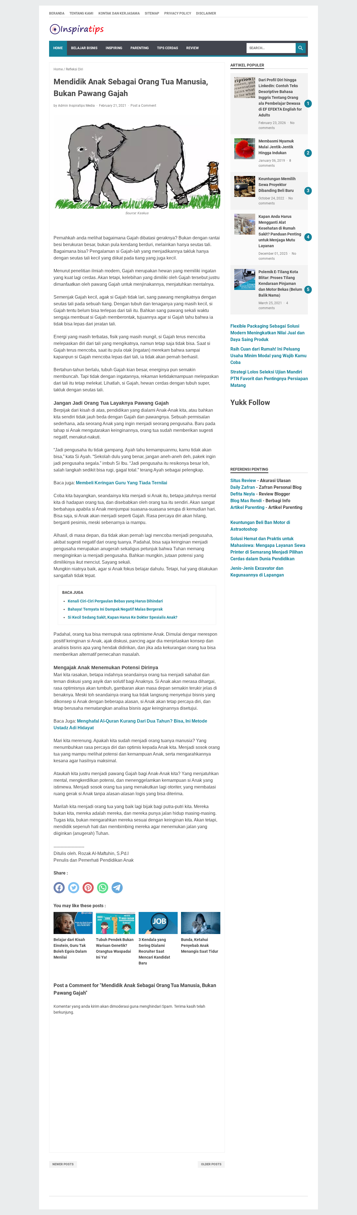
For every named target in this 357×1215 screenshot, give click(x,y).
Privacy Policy (177, 13)
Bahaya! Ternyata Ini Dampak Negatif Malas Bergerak (115, 609)
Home (58, 48)
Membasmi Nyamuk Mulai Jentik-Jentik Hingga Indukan (276, 147)
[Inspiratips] (77, 29)
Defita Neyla (242, 494)
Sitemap (152, 13)
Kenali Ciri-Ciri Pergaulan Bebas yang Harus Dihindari (115, 601)
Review (192, 48)
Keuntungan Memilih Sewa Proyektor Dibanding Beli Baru (277, 185)
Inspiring (114, 48)
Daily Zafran (242, 487)
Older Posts (211, 1164)
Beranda (56, 13)
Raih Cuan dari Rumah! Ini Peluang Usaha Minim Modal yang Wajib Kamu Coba (268, 355)
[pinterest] (88, 887)
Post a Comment (143, 106)
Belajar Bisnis (84, 48)
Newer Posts (63, 1164)
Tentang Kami (81, 13)
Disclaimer (206, 13)
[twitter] (73, 887)
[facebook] (59, 887)
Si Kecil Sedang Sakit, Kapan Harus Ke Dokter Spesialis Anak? (122, 617)
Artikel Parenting (247, 507)
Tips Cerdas (167, 48)
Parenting (140, 48)
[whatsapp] (102, 887)
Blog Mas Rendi (246, 500)
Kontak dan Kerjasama (119, 13)
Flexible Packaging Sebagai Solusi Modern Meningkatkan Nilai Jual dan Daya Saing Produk (267, 332)
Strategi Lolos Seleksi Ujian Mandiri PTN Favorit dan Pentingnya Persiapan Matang (269, 378)
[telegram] (117, 887)
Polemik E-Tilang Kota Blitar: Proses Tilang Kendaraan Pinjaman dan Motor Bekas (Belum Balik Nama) (280, 283)
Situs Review (243, 480)
